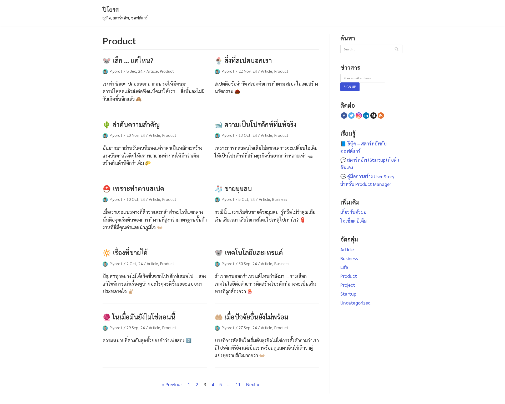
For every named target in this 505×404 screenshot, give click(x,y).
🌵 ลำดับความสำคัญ (131, 124)
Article (152, 71)
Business (279, 199)
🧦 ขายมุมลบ (233, 188)
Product (167, 71)
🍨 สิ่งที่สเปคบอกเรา (243, 60)
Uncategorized (355, 303)
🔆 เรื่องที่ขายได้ (125, 252)
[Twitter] (351, 115)
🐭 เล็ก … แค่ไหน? (128, 60)
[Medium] (373, 115)
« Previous (172, 384)
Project (347, 285)
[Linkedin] (366, 115)
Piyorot (116, 71)
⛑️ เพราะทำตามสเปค (133, 188)
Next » (252, 384)
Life (344, 267)
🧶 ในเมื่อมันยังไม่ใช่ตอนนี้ (139, 316)
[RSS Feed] (381, 115)
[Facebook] (344, 115)
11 (238, 384)
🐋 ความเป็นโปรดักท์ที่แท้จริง (255, 124)
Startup (348, 294)
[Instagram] (359, 115)
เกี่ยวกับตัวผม (353, 212)
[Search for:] (371, 48)
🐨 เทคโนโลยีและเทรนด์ (249, 252)
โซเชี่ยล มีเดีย (353, 221)
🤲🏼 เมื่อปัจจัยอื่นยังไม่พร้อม (251, 316)
